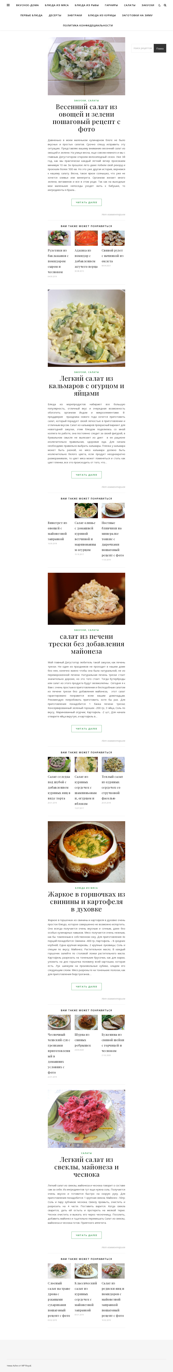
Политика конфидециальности (88, 25)
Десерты (55, 15)
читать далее (86, 202)
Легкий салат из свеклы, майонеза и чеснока (86, 1166)
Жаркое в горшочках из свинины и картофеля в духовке (86, 901)
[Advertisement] (24, 88)
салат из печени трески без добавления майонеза (87, 643)
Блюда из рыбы (87, 5)
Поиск (160, 48)
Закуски (148, 5)
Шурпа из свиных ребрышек (83, 1040)
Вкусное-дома (27, 5)
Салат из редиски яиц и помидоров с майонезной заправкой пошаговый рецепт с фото (113, 1299)
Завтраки (74, 15)
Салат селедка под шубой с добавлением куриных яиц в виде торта (59, 787)
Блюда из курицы (102, 15)
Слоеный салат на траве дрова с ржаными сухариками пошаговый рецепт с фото (59, 1299)
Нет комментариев (113, 214)
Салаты (129, 5)
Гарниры (111, 5)
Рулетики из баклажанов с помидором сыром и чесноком (58, 261)
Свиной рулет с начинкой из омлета (113, 255)
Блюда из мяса (57, 5)
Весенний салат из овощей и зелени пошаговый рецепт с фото (87, 117)
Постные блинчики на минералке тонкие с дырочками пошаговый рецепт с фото (113, 539)
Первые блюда (31, 15)
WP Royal (26, 1365)
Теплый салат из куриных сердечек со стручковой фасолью (112, 787)
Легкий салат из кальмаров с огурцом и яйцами (86, 385)
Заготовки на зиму (137, 15)
